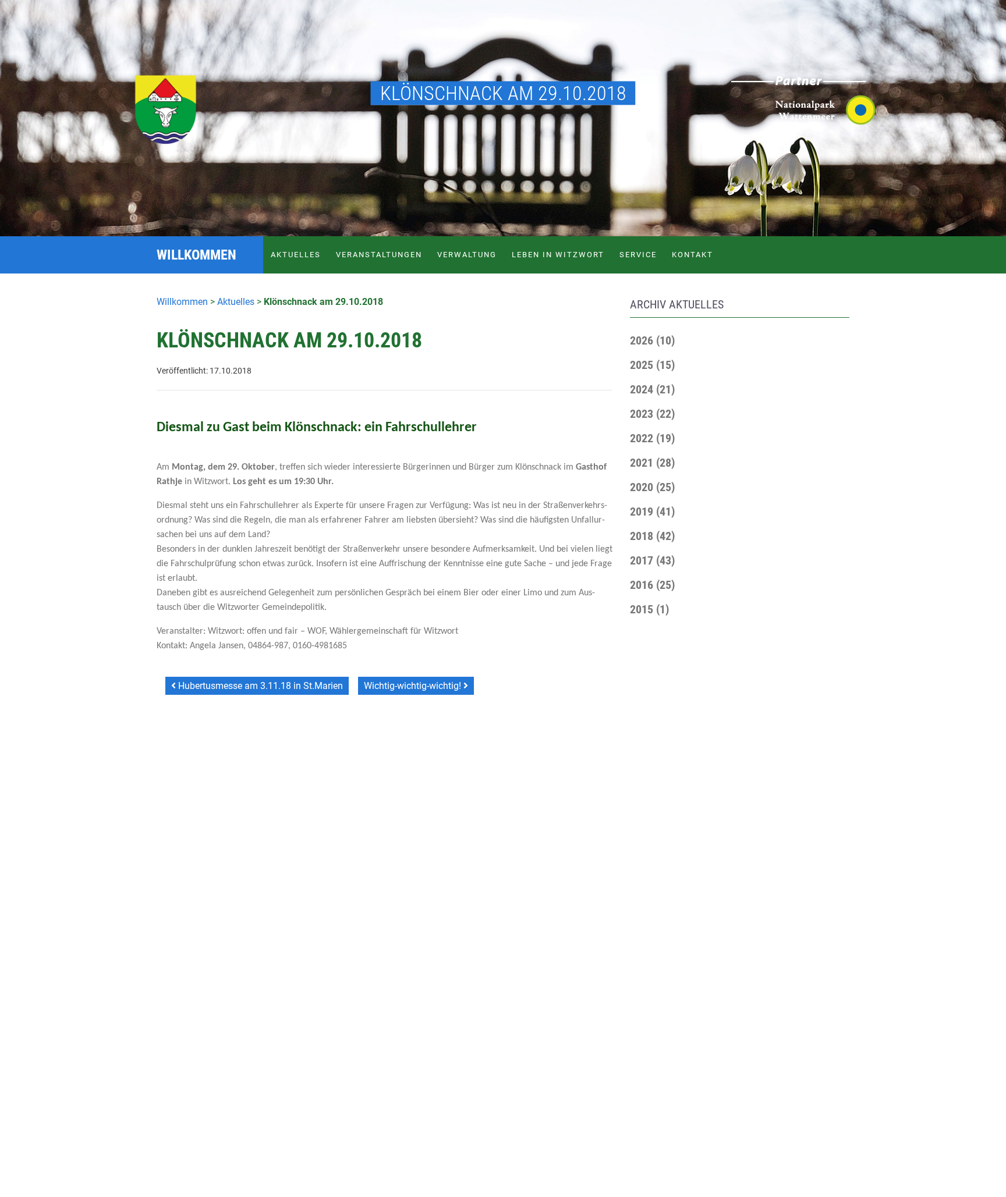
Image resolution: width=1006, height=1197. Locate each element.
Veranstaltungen (379, 254)
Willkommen (182, 301)
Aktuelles (296, 254)
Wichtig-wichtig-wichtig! (413, 685)
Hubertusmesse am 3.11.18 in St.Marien (259, 685)
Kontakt (692, 254)
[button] (652, 340)
